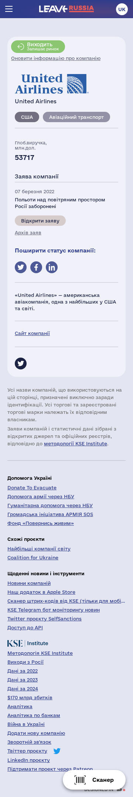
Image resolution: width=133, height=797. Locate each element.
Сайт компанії (32, 333)
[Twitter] (21, 363)
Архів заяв (28, 232)
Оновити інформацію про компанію (55, 58)
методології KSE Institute (75, 443)
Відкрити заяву (40, 220)
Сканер (103, 780)
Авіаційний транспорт (76, 117)
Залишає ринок (43, 46)
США (27, 117)
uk (122, 9)
